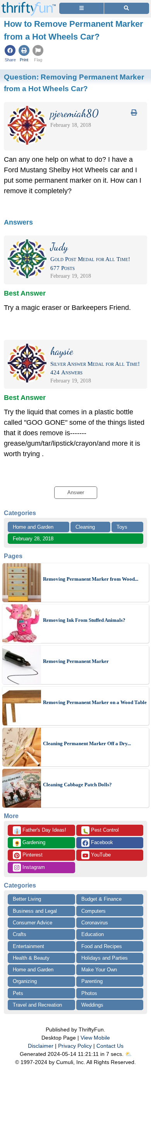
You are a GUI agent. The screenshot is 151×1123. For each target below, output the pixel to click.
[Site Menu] (81, 8)
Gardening (29, 842)
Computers (93, 911)
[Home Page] (28, 4)
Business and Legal (35, 911)
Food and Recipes (101, 946)
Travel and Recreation (37, 1005)
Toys (122, 527)
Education (92, 934)
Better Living (27, 899)
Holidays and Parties (104, 958)
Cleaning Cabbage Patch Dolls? (77, 784)
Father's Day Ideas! (40, 830)
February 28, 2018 (33, 539)
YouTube (100, 855)
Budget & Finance (101, 899)
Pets (18, 993)
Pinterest (32, 855)
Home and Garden (33, 527)
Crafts (19, 934)
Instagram (33, 867)
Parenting (92, 981)
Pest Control (100, 830)
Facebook (101, 842)
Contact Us (110, 1046)
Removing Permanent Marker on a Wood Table (95, 702)
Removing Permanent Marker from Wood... (90, 579)
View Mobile (95, 1038)
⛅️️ (128, 1054)
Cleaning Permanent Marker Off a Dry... (87, 743)
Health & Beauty (31, 958)
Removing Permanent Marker (76, 661)
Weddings (92, 1005)
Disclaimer (40, 1046)
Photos (89, 993)
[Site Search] (126, 8)
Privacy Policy (75, 1046)
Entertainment (28, 946)
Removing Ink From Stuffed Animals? (84, 620)
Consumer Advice (32, 923)
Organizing (25, 981)
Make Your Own (99, 969)
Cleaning (85, 527)
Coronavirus (94, 923)
